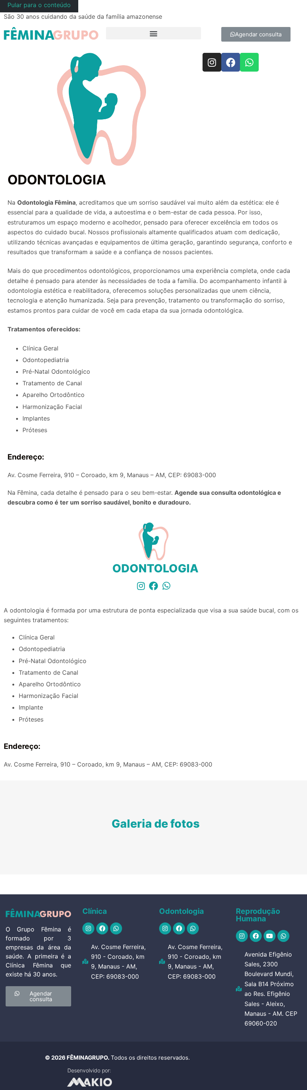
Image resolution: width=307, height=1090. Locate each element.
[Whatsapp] (249, 62)
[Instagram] (212, 62)
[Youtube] (270, 936)
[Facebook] (230, 62)
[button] (153, 33)
